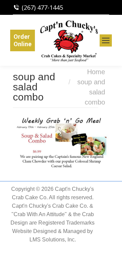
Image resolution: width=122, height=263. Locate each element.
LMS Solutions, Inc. (52, 239)
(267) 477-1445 (42, 7)
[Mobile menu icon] (106, 40)
